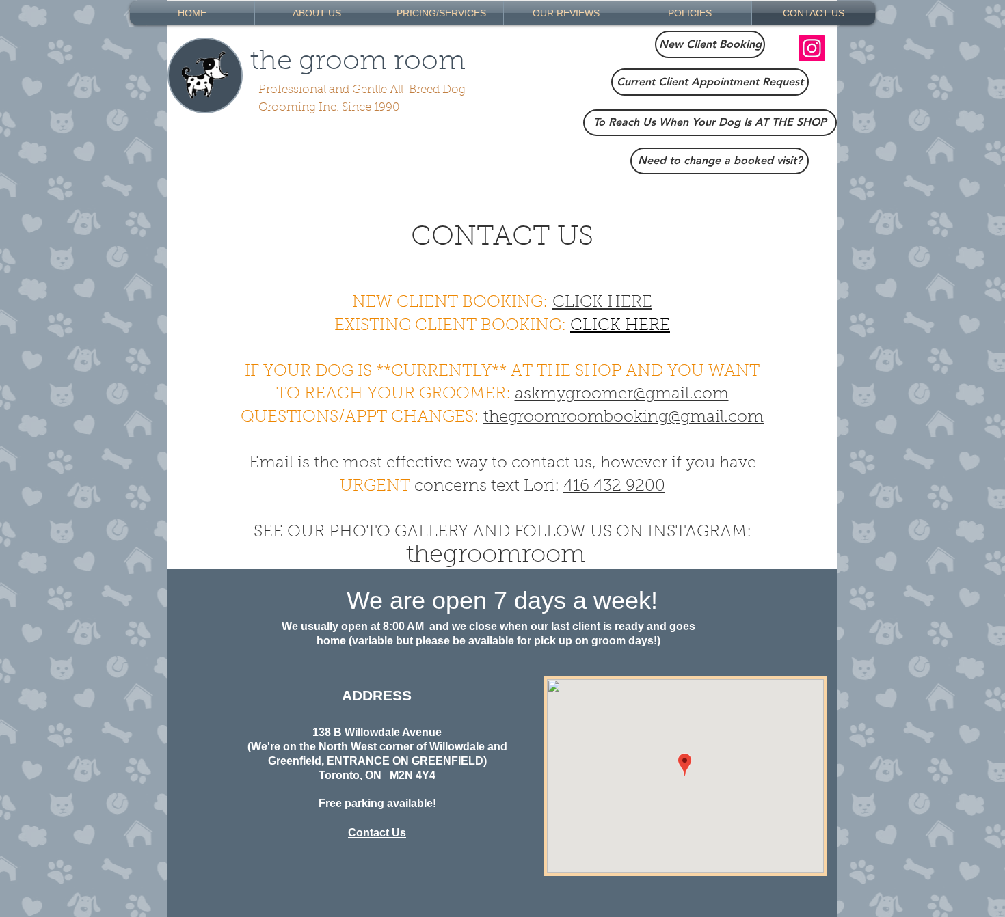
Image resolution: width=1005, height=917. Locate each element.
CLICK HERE (602, 303)
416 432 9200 (614, 486)
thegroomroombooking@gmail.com (623, 417)
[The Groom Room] (812, 48)
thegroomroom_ (502, 555)
